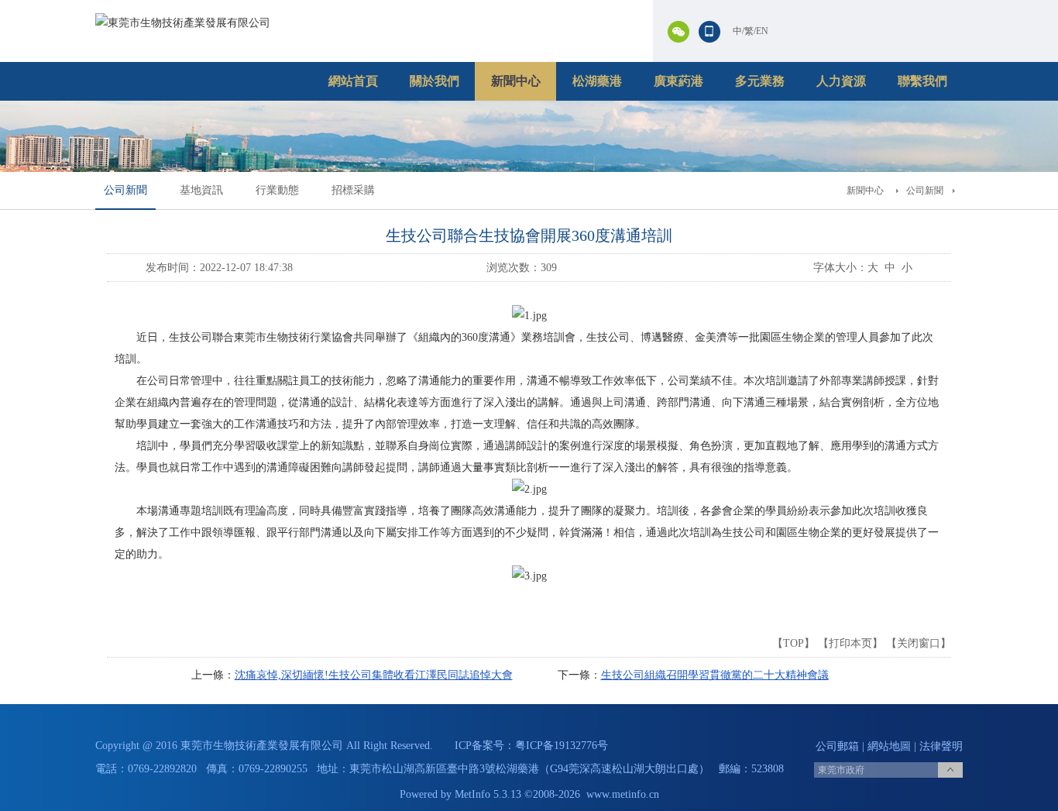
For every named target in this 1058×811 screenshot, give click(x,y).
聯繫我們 (922, 81)
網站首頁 (353, 81)
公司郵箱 (837, 746)
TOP (793, 643)
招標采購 (353, 190)
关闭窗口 (918, 643)
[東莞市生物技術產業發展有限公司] (182, 23)
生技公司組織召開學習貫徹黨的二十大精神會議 (715, 675)
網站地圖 (889, 746)
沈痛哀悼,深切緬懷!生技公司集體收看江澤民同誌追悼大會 (374, 675)
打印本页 (850, 643)
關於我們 (434, 81)
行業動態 (277, 190)
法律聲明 (941, 746)
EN (762, 31)
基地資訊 (201, 190)
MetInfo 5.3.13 (488, 794)
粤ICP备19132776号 (561, 745)
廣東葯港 (678, 81)
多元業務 (760, 81)
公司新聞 (125, 190)
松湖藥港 (597, 81)
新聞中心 (516, 81)
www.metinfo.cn (622, 794)
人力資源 (841, 81)
